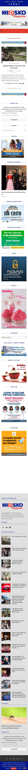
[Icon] (6, 540)
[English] (24, 768)
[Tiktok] (18, 4)
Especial (11, 71)
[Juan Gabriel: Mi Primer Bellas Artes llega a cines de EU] (5, 672)
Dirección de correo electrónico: (9, 113)
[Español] (26, 768)
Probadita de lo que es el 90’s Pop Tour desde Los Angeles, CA (18, 646)
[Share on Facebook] (6, 83)
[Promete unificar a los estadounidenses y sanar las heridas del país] (5, 660)
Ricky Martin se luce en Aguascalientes (18, 621)
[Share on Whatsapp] (18, 83)
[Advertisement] (14, 476)
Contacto (13, 2)
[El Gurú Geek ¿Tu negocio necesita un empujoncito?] (14, 431)
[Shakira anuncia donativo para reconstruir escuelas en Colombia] (5, 684)
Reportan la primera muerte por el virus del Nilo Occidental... (11, 727)
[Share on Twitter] (8, 83)
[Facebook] (3, 527)
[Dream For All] (12, 140)
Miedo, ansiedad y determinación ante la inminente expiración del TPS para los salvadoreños (19, 695)
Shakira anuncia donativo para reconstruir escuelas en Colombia (18, 682)
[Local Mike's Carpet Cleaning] (14, 346)
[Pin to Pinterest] (9, 83)
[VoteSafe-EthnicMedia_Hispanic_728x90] (14, 42)
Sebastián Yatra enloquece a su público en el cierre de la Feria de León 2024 (19, 585)
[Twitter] (11, 4)
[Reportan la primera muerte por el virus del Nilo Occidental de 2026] (14, 715)
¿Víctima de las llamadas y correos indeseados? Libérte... (12, 276)
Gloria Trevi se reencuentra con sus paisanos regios (19, 549)
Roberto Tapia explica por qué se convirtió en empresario (19, 634)
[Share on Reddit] (14, 83)
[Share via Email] (23, 83)
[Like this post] (4, 83)
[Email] (16, 4)
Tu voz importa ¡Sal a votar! (19, 536)
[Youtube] (13, 4)
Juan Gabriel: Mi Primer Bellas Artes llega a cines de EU (18, 670)
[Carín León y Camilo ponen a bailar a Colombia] (5, 576)
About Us (7, 2)
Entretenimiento (16, 63)
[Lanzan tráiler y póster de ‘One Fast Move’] (14, 55)
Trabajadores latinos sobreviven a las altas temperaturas (17, 610)
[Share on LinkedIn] (11, 83)
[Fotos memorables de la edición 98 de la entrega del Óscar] (14, 177)
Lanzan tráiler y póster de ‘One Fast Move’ (14, 67)
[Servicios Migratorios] (12, 205)
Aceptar (13, 768)
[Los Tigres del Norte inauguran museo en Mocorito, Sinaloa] (5, 564)
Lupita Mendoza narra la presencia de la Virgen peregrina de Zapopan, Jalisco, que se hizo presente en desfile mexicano (18, 600)
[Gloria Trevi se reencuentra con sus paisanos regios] (5, 552)
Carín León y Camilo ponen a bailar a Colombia (19, 573)
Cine (10, 63)
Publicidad (20, 2)
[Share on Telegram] (19, 83)
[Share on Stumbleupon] (16, 83)
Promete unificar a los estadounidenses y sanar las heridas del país (18, 658)
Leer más (20, 768)
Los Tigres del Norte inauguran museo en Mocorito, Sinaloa (17, 562)
